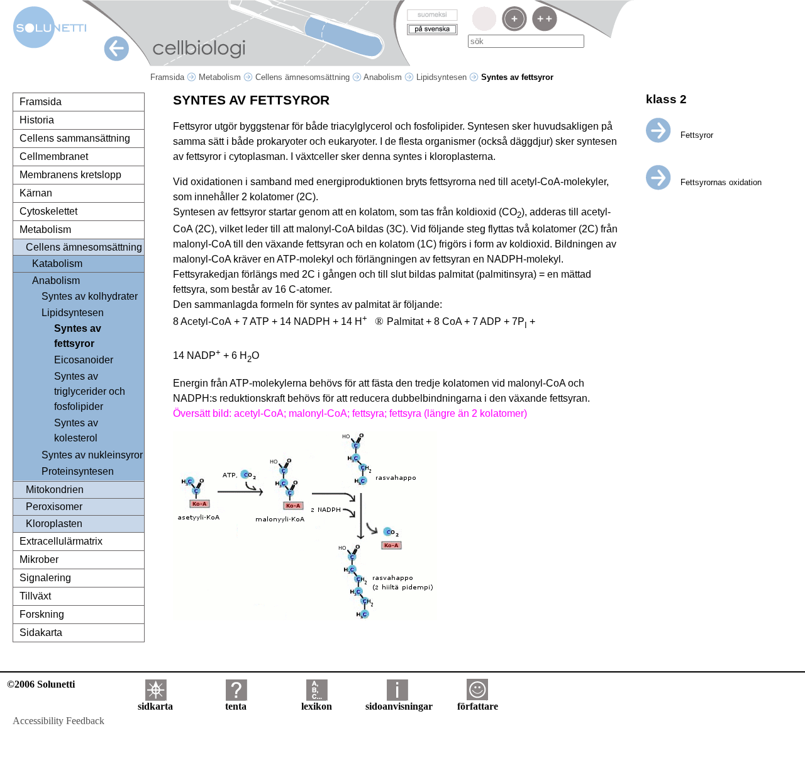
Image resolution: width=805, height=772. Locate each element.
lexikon (316, 706)
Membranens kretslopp (70, 174)
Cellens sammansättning (74, 138)
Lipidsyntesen (442, 77)
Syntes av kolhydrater (90, 296)
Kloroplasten (54, 523)
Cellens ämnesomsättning (303, 77)
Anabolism (384, 77)
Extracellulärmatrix (61, 541)
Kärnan (35, 193)
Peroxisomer (54, 506)
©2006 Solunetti (41, 684)
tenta (236, 706)
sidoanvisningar (399, 706)
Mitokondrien (55, 489)
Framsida (168, 77)
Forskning (41, 614)
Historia (36, 120)
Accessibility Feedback (58, 720)
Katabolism (57, 263)
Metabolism (221, 77)
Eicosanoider (83, 360)
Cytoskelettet (48, 211)
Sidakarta (40, 632)
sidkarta (155, 706)
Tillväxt (35, 596)
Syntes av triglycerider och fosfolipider (89, 391)
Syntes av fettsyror (77, 336)
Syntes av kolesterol (76, 430)
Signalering (45, 577)
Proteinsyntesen (78, 471)
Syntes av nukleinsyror (92, 455)
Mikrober (38, 559)
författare (477, 706)
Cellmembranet (53, 156)
